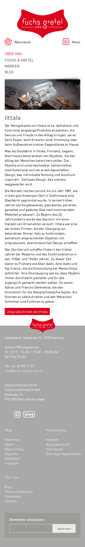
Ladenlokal (13, 496)
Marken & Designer (19, 491)
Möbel (9, 444)
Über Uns (12, 477)
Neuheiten (12, 439)
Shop (8, 430)
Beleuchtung (14, 448)
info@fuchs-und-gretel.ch (24, 370)
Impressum (54, 448)
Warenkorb (22, 41)
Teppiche (11, 453)
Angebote (12, 463)
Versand (52, 439)
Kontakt (11, 501)
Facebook (8, 414)
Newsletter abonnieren (26, 520)
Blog (9, 71)
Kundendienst (56, 430)
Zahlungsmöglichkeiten (63, 453)
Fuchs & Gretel (19, 60)
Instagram (17, 414)
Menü (76, 41)
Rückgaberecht (57, 444)
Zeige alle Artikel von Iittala (27, 311)
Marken (12, 66)
